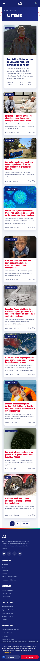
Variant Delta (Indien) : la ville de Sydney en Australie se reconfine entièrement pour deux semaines (19, 212)
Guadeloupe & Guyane (9, 580)
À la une (4, 573)
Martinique (5, 565)
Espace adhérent (7, 610)
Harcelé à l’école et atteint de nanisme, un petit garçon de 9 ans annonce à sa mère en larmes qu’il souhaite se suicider (20, 312)
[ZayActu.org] (20, 3)
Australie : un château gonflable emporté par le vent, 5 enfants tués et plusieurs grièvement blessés (19, 165)
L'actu (4, 568)
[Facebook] (4, 553)
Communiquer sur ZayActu (10, 629)
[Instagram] (14, 553)
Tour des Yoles (6, 593)
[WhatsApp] (20, 553)
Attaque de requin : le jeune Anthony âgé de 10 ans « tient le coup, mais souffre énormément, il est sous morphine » (20, 407)
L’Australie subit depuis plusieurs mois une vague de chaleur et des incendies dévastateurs (19, 360)
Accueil (6, 10)
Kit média (5, 636)
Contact (4, 619)
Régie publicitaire (7, 613)
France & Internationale (9, 577)
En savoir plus (6, 652)
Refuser (11, 657)
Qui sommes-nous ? (8, 606)
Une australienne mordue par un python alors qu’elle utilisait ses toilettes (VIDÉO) (19, 454)
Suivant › (26, 524)
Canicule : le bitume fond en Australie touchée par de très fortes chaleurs (18, 500)
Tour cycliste (6, 596)
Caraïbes (5, 570)
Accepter (29, 657)
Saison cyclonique (7, 590)
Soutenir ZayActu (7, 616)
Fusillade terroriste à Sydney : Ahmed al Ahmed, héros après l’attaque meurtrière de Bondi (18, 118)
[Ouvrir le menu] (4, 3)
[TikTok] (9, 553)
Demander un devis (8, 639)
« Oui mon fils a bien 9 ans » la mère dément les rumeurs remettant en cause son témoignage (18, 264)
